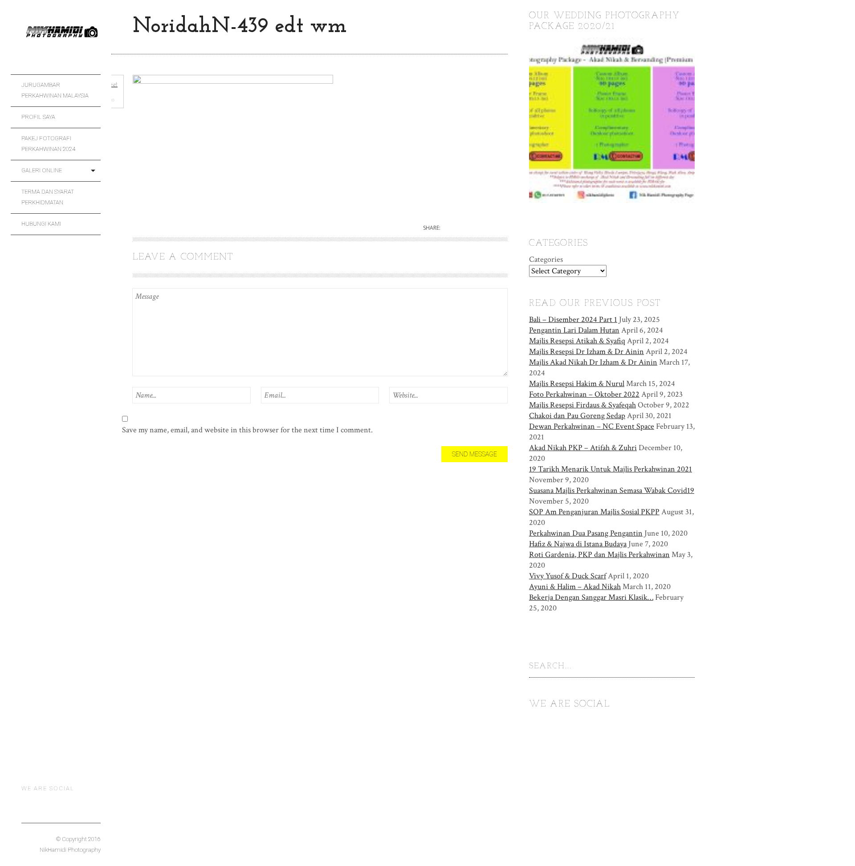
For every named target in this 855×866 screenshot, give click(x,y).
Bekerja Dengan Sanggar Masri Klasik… (591, 597)
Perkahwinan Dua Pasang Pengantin (586, 533)
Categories (546, 259)
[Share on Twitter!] (454, 228)
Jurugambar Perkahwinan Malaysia (55, 90)
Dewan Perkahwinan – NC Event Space (591, 426)
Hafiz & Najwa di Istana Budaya (578, 544)
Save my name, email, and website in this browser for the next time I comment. (247, 430)
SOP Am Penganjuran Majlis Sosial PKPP (594, 512)
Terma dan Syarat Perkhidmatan (47, 197)
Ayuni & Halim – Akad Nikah (575, 586)
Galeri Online (41, 170)
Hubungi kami (41, 223)
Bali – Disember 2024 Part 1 (573, 319)
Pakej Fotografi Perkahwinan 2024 (48, 143)
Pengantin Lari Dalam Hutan (574, 330)
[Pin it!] (501, 228)
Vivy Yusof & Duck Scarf (567, 576)
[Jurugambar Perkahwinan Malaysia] (61, 37)
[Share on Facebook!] (470, 228)
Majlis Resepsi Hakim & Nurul (576, 383)
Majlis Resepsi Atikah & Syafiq (577, 341)
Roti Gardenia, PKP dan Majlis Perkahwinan (599, 554)
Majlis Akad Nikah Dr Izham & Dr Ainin (593, 362)
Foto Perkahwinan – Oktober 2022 (584, 394)
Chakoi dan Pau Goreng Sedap (577, 416)
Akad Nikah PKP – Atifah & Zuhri (583, 448)
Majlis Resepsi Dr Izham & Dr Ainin (586, 351)
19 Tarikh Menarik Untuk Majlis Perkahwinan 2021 (610, 469)
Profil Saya (38, 117)
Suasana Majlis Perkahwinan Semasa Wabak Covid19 (611, 490)
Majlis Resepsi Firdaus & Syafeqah (582, 405)
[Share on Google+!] (485, 228)
